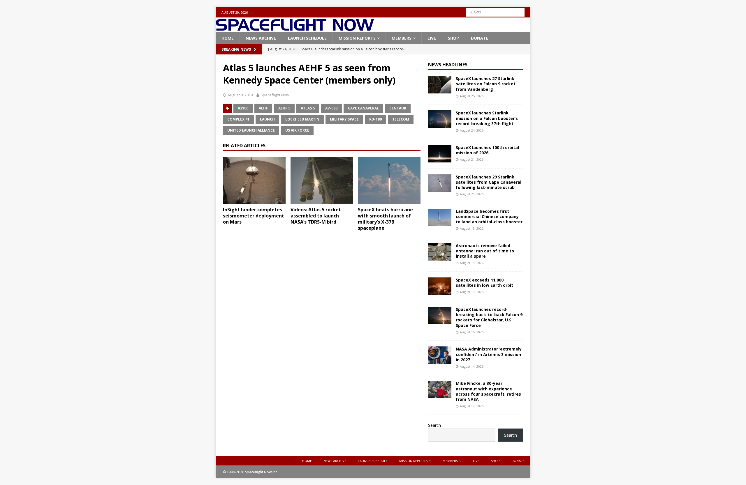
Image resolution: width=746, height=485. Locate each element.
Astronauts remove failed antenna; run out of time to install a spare (485, 251)
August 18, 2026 (471, 263)
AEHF (263, 108)
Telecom (400, 119)
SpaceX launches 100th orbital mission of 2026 (487, 150)
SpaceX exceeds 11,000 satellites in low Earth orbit (484, 282)
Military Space (344, 119)
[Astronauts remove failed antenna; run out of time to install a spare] (439, 252)
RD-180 (375, 119)
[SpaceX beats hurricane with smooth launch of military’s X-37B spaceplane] (389, 180)
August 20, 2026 (471, 194)
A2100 (243, 108)
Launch (267, 119)
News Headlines (447, 64)
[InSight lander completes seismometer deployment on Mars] (254, 180)
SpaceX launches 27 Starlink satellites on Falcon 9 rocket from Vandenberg (485, 84)
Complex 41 (238, 119)
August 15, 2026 (471, 332)
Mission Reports (357, 38)
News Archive (261, 38)
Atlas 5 (308, 108)
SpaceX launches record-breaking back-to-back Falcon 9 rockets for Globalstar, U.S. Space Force (489, 317)
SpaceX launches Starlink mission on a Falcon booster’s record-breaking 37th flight (487, 118)
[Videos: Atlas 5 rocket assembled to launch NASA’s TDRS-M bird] (322, 180)
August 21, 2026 (471, 159)
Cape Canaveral (363, 108)
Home (227, 38)
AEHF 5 (284, 108)
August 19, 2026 (471, 228)
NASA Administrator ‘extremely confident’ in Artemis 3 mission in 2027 (489, 354)
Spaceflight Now (275, 95)
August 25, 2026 (471, 96)
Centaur (397, 108)
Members (401, 38)
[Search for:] (495, 12)
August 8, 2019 (240, 95)
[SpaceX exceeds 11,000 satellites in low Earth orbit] (439, 286)
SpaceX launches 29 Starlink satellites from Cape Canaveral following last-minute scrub (488, 182)
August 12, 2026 (471, 406)
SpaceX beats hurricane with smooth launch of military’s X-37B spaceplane (385, 218)
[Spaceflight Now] (295, 28)
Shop (453, 38)
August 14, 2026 (471, 366)
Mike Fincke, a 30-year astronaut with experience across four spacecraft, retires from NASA (488, 391)
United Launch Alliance (251, 130)
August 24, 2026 (471, 130)
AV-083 (331, 108)
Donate (479, 38)
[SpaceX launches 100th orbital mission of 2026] (439, 153)
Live (431, 38)
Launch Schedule (307, 38)
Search (434, 425)
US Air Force (297, 130)
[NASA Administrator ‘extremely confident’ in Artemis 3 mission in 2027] (439, 355)
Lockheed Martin (302, 119)
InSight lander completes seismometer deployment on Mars (253, 215)
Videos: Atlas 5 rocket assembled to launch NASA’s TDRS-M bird (316, 215)
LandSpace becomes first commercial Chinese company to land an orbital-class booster (489, 216)
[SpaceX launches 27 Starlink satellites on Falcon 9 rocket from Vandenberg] (439, 84)
